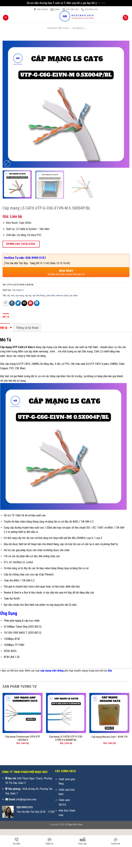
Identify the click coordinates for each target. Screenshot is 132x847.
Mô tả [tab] (6, 317)
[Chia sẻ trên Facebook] (12, 303)
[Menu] (5, 17)
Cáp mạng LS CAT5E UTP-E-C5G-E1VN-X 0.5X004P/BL (66, 738)
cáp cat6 (10, 295)
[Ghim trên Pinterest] (30, 303)
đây (110, 670)
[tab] (27, 327)
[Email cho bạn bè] (24, 303)
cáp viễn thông (38, 295)
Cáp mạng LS (78, 28)
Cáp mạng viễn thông (58, 28)
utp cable (73, 295)
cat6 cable (50, 295)
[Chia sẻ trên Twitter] (18, 303)
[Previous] (9, 104)
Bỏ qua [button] (101, 3)
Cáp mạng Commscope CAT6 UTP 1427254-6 (22, 738)
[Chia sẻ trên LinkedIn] (37, 303)
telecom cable (62, 295)
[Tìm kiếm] (125, 17)
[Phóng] (7, 163)
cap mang (19, 295)
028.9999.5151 (24, 807)
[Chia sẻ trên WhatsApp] (6, 303)
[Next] (122, 104)
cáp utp (28, 295)
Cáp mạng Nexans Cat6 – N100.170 (109, 736)
